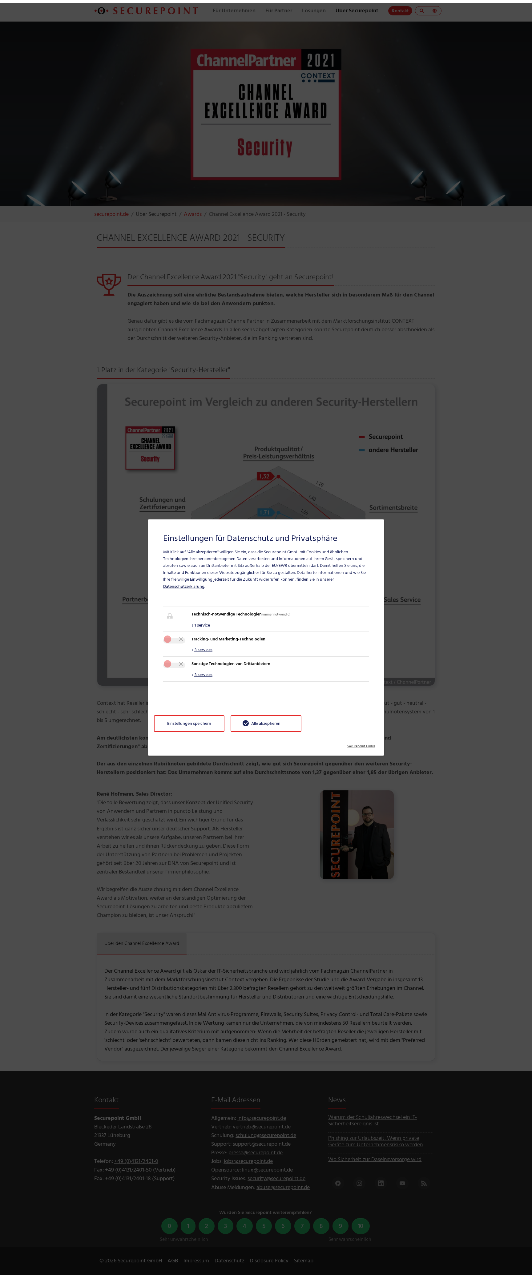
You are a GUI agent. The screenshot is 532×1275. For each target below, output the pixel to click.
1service (200, 625)
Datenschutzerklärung (183, 586)
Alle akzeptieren (265, 723)
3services (201, 649)
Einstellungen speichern (189, 723)
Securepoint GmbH (361, 744)
